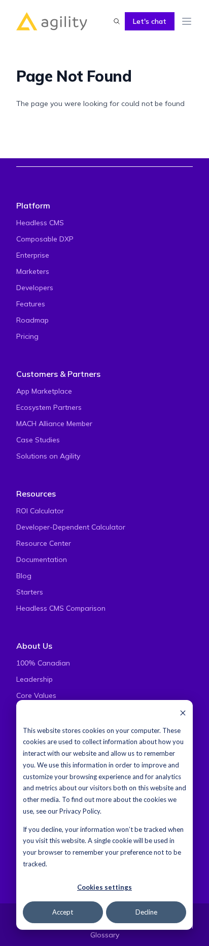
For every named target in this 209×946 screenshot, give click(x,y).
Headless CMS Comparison (61, 608)
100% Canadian (43, 663)
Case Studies (38, 439)
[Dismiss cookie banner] (183, 712)
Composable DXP (45, 238)
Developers (34, 287)
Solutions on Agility (48, 456)
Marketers (32, 271)
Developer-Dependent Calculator (70, 527)
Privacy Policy (79, 811)
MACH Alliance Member (54, 423)
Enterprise (32, 255)
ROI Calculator (40, 510)
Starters (29, 592)
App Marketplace (44, 391)
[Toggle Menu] (187, 21)
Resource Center (43, 543)
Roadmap (32, 320)
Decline (146, 912)
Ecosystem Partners (49, 407)
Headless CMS (40, 222)
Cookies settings (104, 887)
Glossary (104, 934)
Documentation (41, 559)
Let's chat (149, 21)
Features (30, 303)
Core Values (36, 695)
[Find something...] (117, 21)
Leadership (34, 679)
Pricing (27, 336)
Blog (23, 575)
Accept (62, 912)
